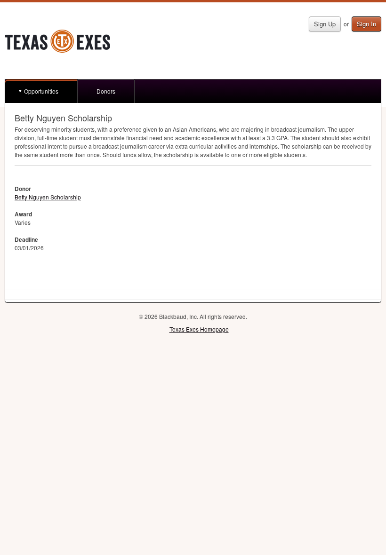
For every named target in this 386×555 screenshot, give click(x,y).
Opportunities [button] (41, 91)
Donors (105, 91)
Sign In (366, 23)
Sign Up (325, 23)
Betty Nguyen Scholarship (48, 197)
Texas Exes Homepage (199, 329)
